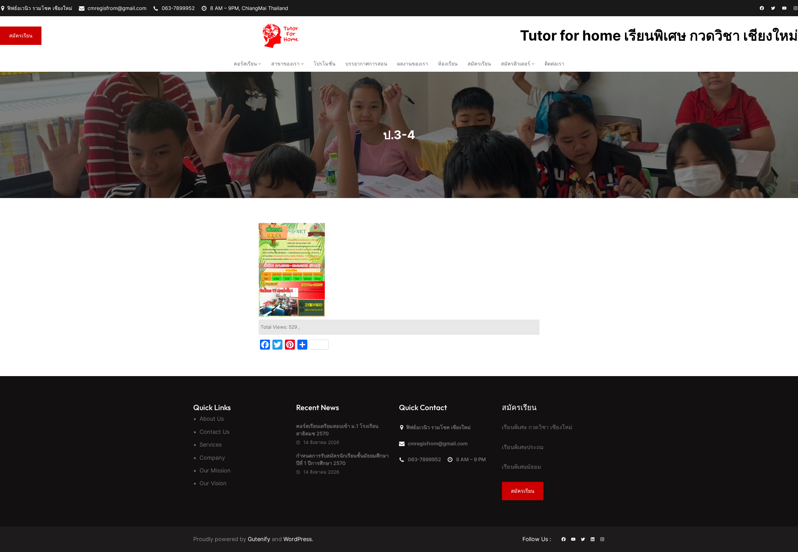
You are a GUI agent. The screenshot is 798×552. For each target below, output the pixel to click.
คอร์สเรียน (245, 64)
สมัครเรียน (20, 35)
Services (211, 444)
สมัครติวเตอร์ (515, 64)
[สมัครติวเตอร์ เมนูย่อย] (533, 63)
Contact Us (214, 432)
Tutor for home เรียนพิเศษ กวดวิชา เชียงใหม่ (659, 35)
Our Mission (215, 470)
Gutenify (260, 539)
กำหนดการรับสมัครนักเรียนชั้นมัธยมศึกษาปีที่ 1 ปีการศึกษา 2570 (342, 459)
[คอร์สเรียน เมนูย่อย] (259, 63)
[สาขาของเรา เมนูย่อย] (302, 63)
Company (212, 457)
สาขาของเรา (285, 64)
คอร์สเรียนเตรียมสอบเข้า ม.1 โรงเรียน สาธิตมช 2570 (337, 430)
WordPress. (298, 539)
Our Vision (213, 483)
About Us (212, 418)
